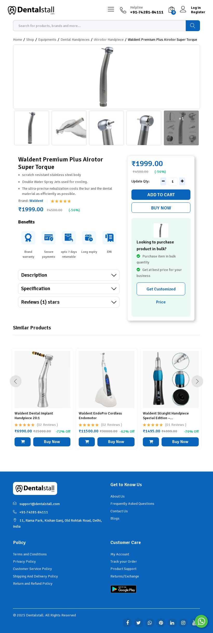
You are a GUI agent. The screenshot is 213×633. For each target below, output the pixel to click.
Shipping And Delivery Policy (35, 576)
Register (198, 12)
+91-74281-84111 (33, 512)
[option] (42, 402)
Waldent (36, 201)
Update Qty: (140, 181)
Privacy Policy (24, 561)
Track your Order (123, 561)
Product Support (123, 569)
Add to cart (161, 195)
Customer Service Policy (32, 569)
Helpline (136, 7)
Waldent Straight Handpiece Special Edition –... (166, 415)
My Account (119, 554)
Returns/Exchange (124, 576)
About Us (117, 496)
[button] (23, 441)
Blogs (114, 518)
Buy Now (161, 208)
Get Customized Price (161, 291)
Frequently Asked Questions (132, 503)
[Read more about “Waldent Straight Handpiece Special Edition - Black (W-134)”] (151, 441)
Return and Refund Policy (32, 583)
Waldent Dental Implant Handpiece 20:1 (34, 415)
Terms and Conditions (30, 554)
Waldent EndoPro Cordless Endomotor (100, 415)
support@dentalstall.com (39, 504)
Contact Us (119, 511)
